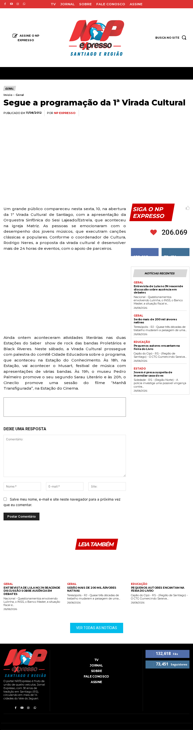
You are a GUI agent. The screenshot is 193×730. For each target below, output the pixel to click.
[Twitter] (138, 113)
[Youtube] (11, 4)
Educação (142, 342)
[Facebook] (5, 4)
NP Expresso (64, 113)
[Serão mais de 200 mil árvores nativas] (96, 567)
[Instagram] (18, 4)
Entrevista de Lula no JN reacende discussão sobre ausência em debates (158, 289)
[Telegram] (172, 113)
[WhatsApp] (149, 113)
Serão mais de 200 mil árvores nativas (155, 321)
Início (8, 95)
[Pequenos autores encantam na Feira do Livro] (160, 567)
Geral (9, 88)
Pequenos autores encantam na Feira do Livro (157, 347)
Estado (140, 368)
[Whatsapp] (24, 4)
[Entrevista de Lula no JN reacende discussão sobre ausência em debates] (33, 567)
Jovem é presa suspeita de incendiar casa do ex (153, 374)
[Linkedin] (161, 113)
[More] (184, 113)
